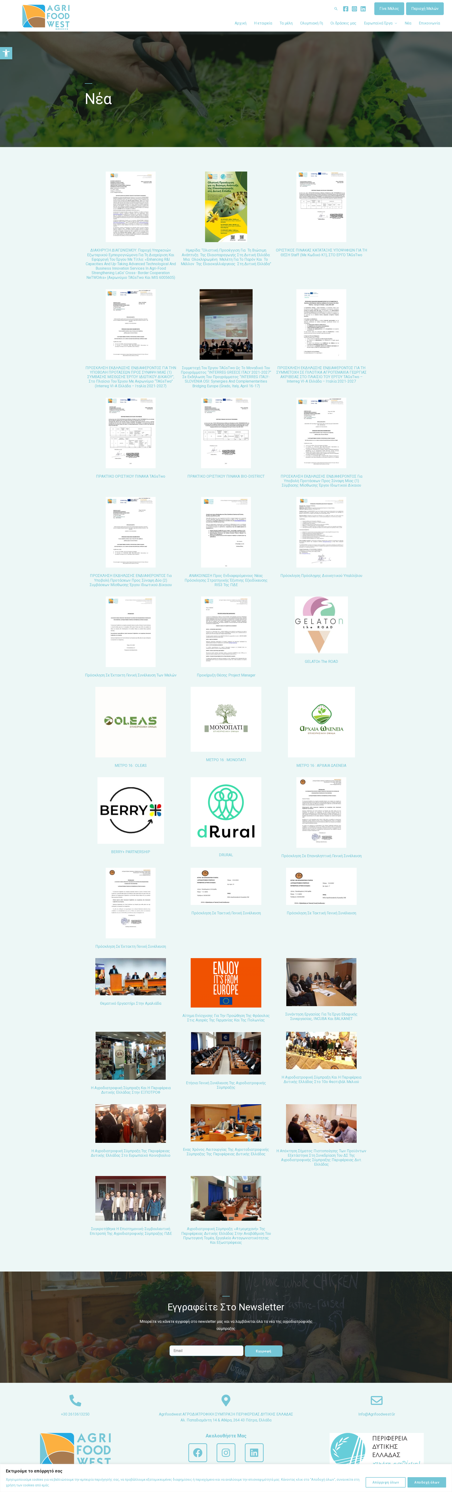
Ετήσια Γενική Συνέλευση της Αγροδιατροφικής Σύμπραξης (226, 1085)
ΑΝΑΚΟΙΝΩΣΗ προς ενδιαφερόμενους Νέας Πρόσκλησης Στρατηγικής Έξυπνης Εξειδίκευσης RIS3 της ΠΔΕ (226, 580)
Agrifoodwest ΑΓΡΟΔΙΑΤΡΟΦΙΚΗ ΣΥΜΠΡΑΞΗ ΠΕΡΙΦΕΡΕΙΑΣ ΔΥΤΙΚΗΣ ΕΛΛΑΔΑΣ (226, 1414)
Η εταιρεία (263, 23)
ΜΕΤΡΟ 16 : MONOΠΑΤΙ (226, 760)
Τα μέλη (286, 23)
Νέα (408, 23)
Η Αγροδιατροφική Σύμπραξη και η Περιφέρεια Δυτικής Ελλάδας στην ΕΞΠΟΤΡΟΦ (131, 1090)
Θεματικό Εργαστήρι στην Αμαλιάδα (130, 1003)
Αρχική (240, 23)
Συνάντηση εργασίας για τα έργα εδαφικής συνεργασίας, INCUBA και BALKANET (321, 1016)
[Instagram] (354, 9)
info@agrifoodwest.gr (376, 1414)
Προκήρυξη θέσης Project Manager (226, 675)
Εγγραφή (263, 1351)
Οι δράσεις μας (343, 23)
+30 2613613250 (75, 1414)
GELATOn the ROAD (321, 661)
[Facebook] (346, 9)
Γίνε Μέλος (389, 8)
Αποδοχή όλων (426, 1482)
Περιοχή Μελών (425, 8)
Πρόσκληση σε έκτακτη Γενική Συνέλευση (130, 946)
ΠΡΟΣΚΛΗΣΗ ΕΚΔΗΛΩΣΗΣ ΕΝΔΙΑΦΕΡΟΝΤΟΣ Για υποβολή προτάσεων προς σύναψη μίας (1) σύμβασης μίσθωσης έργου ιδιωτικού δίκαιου (321, 481)
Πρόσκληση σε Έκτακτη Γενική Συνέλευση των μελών (131, 675)
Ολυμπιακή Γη (311, 23)
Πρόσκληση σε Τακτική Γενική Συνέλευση (226, 913)
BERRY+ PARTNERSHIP (130, 852)
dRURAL (226, 855)
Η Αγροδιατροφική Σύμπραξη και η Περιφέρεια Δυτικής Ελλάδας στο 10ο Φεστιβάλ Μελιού (321, 1079)
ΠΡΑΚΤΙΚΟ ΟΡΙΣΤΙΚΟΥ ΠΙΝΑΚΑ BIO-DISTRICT (226, 476)
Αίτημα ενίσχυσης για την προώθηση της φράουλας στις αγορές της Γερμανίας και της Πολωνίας (226, 1017)
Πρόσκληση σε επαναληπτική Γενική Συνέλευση (321, 856)
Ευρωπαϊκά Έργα (378, 23)
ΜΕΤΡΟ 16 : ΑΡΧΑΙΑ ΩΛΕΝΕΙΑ (321, 765)
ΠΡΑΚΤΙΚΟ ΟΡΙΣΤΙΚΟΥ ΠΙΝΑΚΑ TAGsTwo (130, 476)
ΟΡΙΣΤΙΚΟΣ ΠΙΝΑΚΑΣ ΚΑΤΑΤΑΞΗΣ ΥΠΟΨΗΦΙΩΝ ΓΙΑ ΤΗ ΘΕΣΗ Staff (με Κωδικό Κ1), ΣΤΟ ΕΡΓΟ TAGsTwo (321, 252)
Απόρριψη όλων (385, 1482)
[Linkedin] (363, 9)
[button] (6, 53)
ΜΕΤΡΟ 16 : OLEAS (131, 765)
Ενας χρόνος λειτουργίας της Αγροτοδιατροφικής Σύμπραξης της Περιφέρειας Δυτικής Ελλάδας (226, 1151)
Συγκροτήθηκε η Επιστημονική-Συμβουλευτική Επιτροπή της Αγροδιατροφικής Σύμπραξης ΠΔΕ (131, 1231)
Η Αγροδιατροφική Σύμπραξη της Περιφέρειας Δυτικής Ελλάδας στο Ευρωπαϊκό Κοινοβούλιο (130, 1153)
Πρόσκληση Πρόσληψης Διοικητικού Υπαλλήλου (321, 575)
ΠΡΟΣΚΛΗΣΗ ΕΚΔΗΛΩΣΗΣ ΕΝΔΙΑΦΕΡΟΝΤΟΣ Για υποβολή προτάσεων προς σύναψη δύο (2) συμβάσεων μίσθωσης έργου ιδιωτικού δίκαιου (131, 580)
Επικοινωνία (429, 23)
